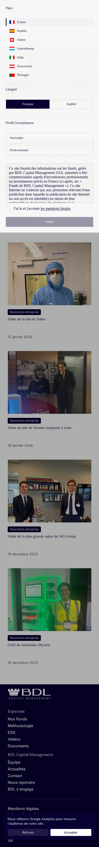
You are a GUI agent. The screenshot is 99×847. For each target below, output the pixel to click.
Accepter (71, 832)
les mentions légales (56, 208)
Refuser (28, 832)
